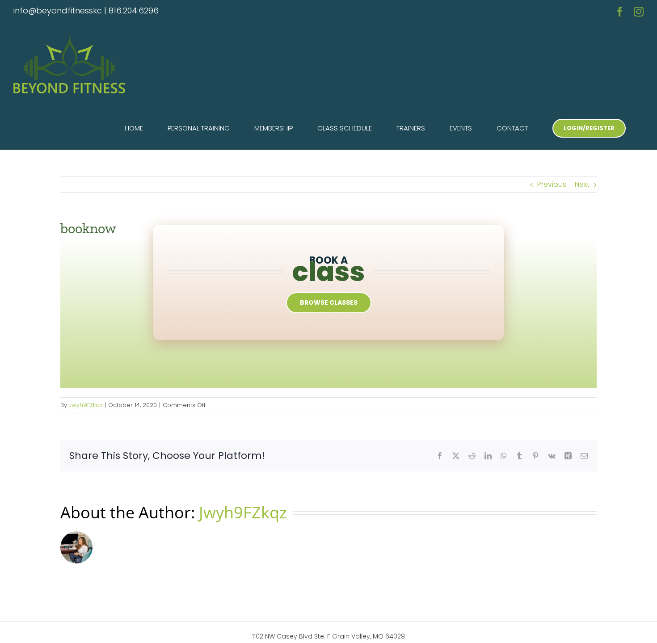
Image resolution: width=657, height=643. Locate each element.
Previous (551, 184)
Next (582, 184)
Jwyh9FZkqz (85, 405)
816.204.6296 (134, 10)
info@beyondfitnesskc (57, 10)
